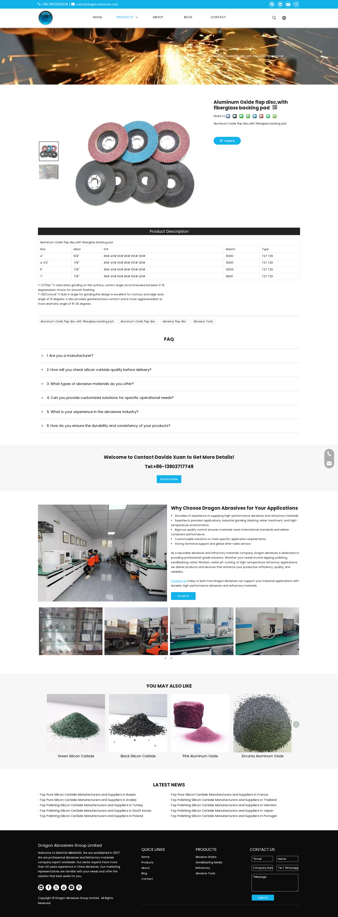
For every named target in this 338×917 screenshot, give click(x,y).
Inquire (229, 141)
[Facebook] (272, 4)
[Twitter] (56, 887)
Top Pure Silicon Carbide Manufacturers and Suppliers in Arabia (88, 800)
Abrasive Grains (206, 857)
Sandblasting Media (209, 862)
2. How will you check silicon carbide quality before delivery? (99, 369)
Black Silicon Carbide (138, 756)
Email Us (183, 596)
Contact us (178, 581)
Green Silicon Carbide (76, 756)
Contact (147, 879)
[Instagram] (296, 4)
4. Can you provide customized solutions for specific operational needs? (110, 397)
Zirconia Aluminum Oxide (262, 756)
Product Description (169, 231)
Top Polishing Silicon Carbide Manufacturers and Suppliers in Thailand (224, 800)
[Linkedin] (280, 4)
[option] (70, 631)
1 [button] (166, 658)
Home (145, 857)
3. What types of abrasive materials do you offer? (90, 383)
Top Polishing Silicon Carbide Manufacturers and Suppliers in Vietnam (224, 805)
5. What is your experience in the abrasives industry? (92, 411)
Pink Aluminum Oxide (200, 756)
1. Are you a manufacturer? (70, 355)
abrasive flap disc (174, 321)
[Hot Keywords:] (274, 18)
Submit (263, 898)
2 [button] (172, 658)
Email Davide (169, 479)
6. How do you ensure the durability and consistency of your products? (108, 425)
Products (147, 862)
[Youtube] (288, 4)
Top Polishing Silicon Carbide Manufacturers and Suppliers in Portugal (224, 816)
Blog (144, 873)
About (145, 868)
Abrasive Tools (203, 321)
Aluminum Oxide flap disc (138, 321)
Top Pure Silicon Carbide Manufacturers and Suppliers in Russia (88, 794)
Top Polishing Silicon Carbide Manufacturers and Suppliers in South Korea (95, 810)
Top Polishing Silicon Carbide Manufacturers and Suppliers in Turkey (91, 805)
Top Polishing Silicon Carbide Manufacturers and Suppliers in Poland (91, 816)
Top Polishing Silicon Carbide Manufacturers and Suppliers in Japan (222, 810)
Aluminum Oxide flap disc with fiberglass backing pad (76, 321)
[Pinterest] (79, 887)
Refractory (203, 868)
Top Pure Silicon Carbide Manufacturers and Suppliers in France (219, 794)
